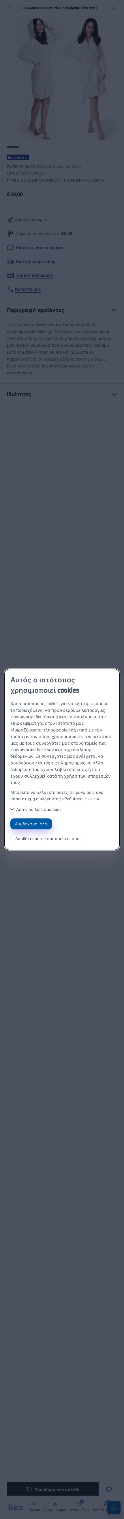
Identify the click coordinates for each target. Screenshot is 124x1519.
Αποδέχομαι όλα (31, 824)
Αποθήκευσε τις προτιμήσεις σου (47, 838)
